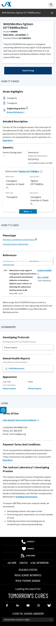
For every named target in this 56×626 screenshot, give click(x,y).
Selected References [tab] (8, 261)
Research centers (28, 569)
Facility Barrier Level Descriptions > (15, 362)
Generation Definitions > (38, 156)
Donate (30, 548)
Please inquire (9, 388)
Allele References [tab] (34, 261)
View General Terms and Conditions (19, 420)
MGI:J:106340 (43, 277)
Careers (23, 562)
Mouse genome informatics (28, 575)
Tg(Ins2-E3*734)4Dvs (29, 171)
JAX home (12, 562)
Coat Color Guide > (9, 385)
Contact (31, 541)
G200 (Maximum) (16, 368)
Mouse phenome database (28, 580)
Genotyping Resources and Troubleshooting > (20, 342)
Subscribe (30, 555)
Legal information (39, 562)
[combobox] (28, 620)
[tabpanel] (28, 281)
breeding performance (26, 496)
